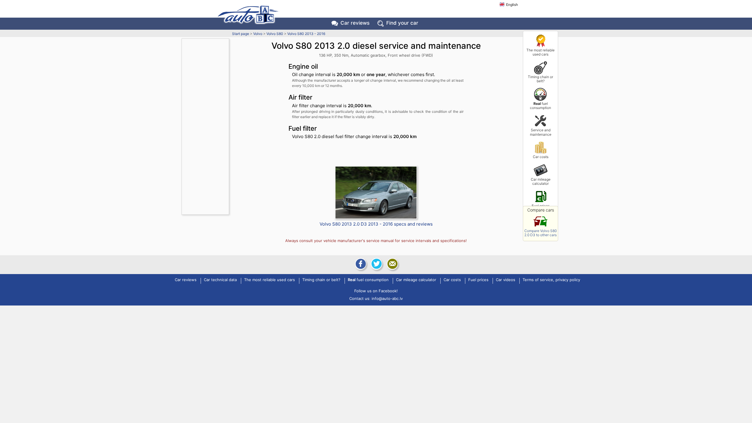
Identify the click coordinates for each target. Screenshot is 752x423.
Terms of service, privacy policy (551, 280)
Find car (402, 23)
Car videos (505, 280)
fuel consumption (540, 105)
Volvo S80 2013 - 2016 (306, 33)
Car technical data (220, 280)
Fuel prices (541, 206)
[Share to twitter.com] (376, 264)
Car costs (540, 157)
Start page (240, 33)
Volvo (257, 33)
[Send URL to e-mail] (392, 264)
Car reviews (355, 23)
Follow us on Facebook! (376, 290)
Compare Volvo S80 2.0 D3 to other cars (540, 233)
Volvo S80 (274, 33)
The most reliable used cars (540, 52)
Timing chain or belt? (540, 79)
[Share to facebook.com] (360, 264)
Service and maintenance (540, 132)
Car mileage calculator (540, 181)
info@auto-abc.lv (387, 298)
